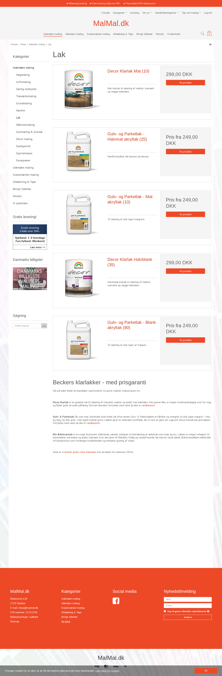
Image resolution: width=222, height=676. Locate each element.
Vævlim (20, 110)
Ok (206, 670)
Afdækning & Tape (24, 182)
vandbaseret (148, 405)
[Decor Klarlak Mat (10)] (79, 91)
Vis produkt (185, 82)
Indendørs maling (23, 67)
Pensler (17, 196)
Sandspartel (23, 146)
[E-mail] (188, 605)
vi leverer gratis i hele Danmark (79, 452)
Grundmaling (24, 103)
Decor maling (24, 139)
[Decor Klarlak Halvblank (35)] (79, 279)
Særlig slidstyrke (26, 89)
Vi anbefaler (20, 203)
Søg (44, 326)
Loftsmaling (23, 82)
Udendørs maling (23, 167)
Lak (18, 117)
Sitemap (14, 621)
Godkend (188, 617)
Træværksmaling (26, 96)
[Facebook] (116, 602)
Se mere (65, 621)
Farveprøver (23, 160)
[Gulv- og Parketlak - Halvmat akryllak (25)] (79, 153)
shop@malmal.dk (28, 607)
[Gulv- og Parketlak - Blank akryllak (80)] (79, 342)
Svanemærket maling (26, 175)
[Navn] (188, 599)
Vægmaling (23, 75)
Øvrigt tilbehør (22, 189)
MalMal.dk (111, 23)
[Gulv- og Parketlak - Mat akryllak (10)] (79, 216)
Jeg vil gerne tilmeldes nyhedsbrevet (188, 611)
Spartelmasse (24, 153)
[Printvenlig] (210, 44)
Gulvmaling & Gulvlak (29, 132)
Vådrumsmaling (25, 125)
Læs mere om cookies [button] (107, 670)
